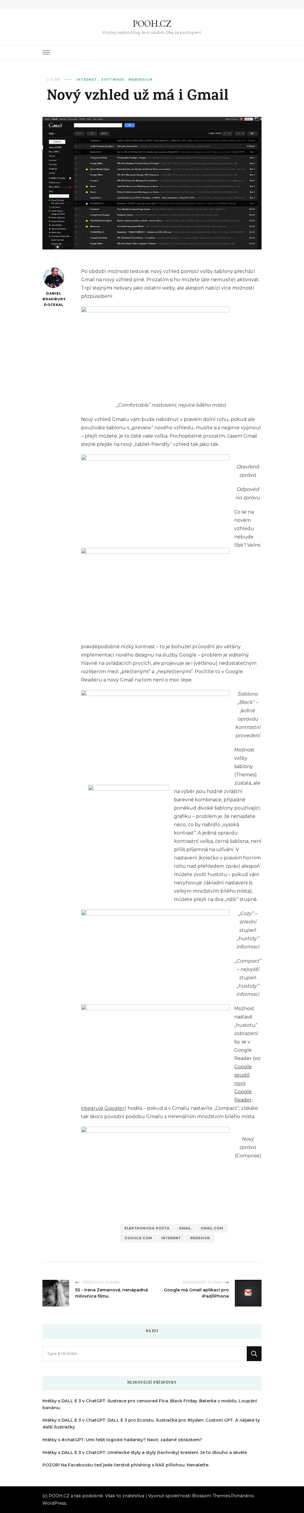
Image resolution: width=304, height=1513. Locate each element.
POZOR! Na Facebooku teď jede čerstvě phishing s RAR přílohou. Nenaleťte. (125, 1465)
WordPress (54, 1503)
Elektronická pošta (147, 1228)
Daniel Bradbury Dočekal (53, 299)
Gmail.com (212, 1228)
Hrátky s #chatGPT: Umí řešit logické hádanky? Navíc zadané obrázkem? (122, 1439)
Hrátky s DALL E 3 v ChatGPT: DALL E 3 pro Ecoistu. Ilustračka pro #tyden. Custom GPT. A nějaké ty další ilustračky (151, 1423)
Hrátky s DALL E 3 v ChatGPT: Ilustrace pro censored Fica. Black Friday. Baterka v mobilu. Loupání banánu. (149, 1404)
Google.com (138, 1238)
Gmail (185, 1228)
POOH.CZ (152, 23)
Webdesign (140, 80)
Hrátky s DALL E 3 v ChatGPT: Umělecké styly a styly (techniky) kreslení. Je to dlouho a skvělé (144, 1452)
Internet (86, 80)
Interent (171, 1238)
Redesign (200, 1238)
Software (112, 80)
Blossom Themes (211, 1495)
